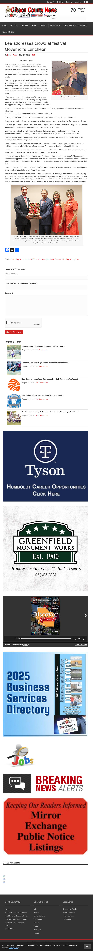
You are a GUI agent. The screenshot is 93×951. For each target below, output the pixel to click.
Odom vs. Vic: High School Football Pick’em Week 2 (43, 346)
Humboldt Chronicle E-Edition (16, 915)
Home (4, 25)
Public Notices (8, 31)
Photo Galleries (69, 918)
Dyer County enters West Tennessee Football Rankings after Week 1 (50, 379)
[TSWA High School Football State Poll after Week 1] (14, 401)
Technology (38, 922)
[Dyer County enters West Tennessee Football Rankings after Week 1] (14, 385)
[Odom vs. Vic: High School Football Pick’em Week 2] (14, 352)
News (34, 25)
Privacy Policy (14, 948)
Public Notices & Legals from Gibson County (68, 25)
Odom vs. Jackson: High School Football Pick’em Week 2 (45, 363)
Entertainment (39, 918)
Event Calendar (69, 915)
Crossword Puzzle (70, 911)
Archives (78, 2)
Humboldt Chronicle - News (35, 259)
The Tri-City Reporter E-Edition (16, 922)
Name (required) (11, 274)
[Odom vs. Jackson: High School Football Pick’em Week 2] (14, 368)
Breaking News (18, 259)
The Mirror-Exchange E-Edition (17, 918)
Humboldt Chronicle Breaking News (60, 259)
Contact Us (50, 2)
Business (37, 932)
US (35, 911)
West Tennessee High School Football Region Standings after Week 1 (50, 412)
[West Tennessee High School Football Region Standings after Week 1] (14, 417)
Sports (25, 25)
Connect (43, 25)
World (36, 929)
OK (87, 947)
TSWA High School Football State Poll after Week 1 (43, 395)
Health (36, 935)
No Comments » (42, 350)
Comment (9, 293)
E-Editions (14, 25)
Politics (36, 925)
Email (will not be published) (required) (21, 283)
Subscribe (69, 2)
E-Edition (60, 2)
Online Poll (67, 922)
